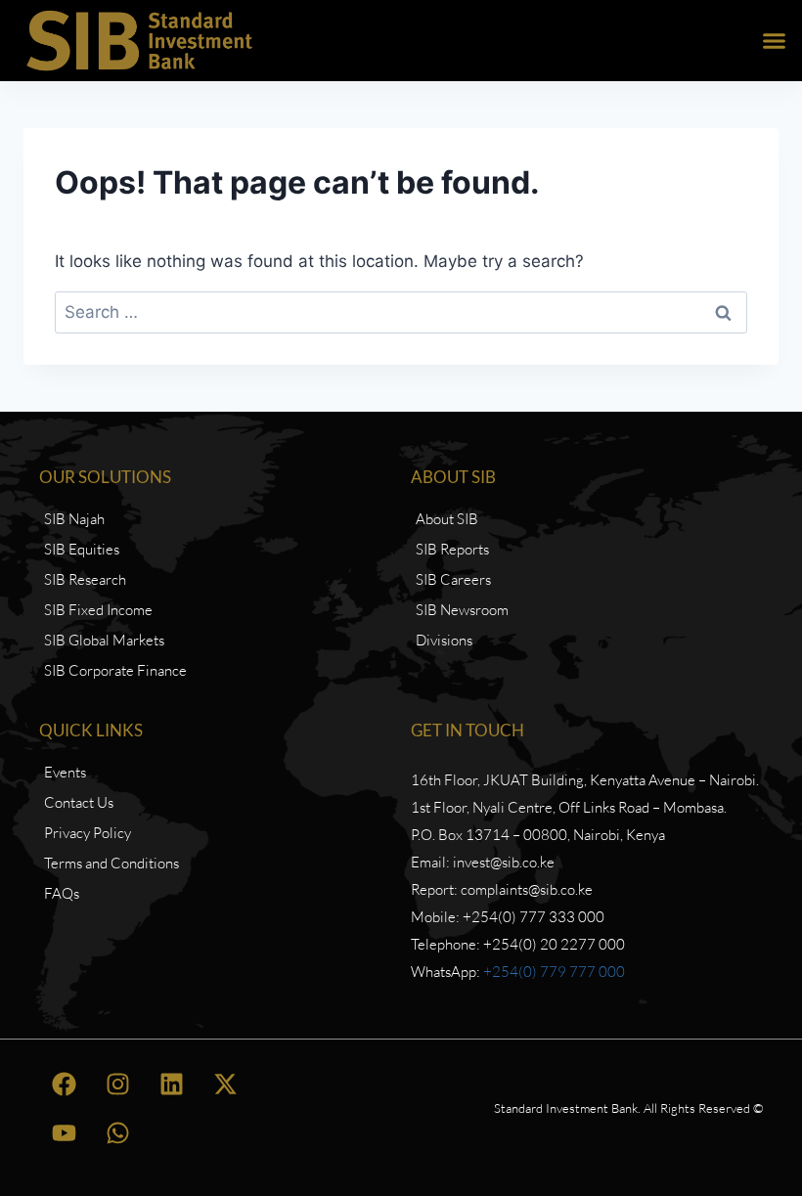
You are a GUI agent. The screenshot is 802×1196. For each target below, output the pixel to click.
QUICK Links (91, 730)
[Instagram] (117, 1083)
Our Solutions (105, 476)
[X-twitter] (224, 1083)
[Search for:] (401, 312)
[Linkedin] (171, 1083)
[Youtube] (63, 1132)
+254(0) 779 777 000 (554, 971)
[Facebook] (63, 1083)
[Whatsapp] (117, 1132)
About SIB (453, 476)
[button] (774, 41)
